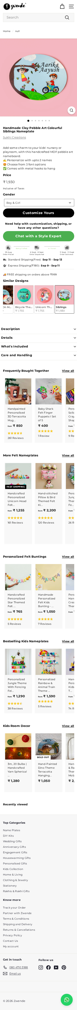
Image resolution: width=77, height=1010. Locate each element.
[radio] (24, 299)
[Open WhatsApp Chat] (67, 1000)
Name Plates (11, 830)
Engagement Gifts (15, 852)
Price (7, 175)
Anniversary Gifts (14, 846)
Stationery (10, 885)
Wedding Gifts (12, 841)
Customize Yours (38, 213)
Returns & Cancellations (19, 929)
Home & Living (13, 874)
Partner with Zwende (17, 913)
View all (68, 370)
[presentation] (8, 299)
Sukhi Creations (14, 137)
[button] (17, 435)
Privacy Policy (12, 935)
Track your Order (14, 907)
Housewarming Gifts (17, 858)
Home (7, 31)
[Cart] (62, 6)
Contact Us (10, 940)
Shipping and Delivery (18, 924)
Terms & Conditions (16, 918)
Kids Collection (13, 869)
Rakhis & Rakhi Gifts (16, 891)
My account (11, 946)
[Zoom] (72, 110)
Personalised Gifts (15, 863)
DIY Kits (8, 835)
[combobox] (38, 17)
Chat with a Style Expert (38, 236)
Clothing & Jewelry (15, 880)
